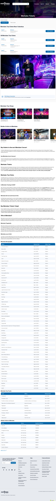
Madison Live (48, 189)
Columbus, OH (4, 22)
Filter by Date (13, 22)
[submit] (27, 4)
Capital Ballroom (46, 187)
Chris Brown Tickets (45, 474)
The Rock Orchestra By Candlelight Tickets (46, 472)
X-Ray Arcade (36, 189)
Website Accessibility (34, 473)
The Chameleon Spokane (31, 190)
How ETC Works (33, 475)
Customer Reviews (21, 464)
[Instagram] (9, 470)
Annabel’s (43, 188)
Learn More (28, 97)
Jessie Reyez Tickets (45, 462)
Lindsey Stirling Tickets (46, 460)
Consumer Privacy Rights (34, 469)
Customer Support (33, 460)
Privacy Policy (32, 466)
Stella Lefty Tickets (45, 464)
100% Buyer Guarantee (22, 462)
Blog (19, 469)
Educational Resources (34, 477)
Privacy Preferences (33, 479)
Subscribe (13, 462)
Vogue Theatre (33, 188)
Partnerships (20, 475)
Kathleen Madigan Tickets (46, 466)
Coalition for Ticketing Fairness (22, 478)
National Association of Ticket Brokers (22, 481)
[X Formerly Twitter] (6, 470)
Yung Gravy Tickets (45, 469)
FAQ (31, 462)
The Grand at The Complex (21, 189)
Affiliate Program (21, 473)
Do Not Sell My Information (35, 471)
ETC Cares (20, 466)
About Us (20, 460)
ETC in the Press (21, 483)
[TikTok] (14, 470)
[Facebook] (3, 470)
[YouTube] (12, 470)
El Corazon (9, 189)
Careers (19, 471)
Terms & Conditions (33, 464)
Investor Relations (21, 485)
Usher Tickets (44, 476)
